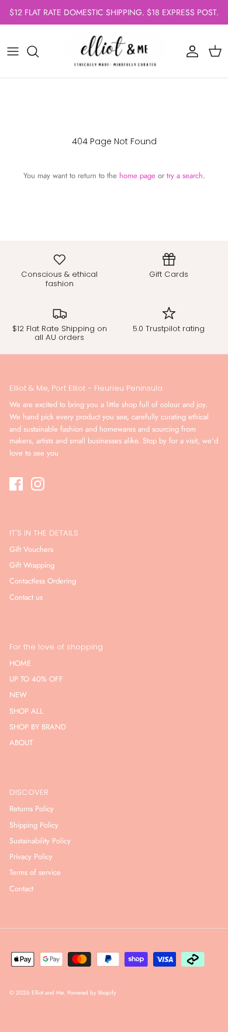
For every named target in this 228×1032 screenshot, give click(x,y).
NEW (18, 694)
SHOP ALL (26, 711)
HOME (20, 663)
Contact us (26, 597)
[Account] (189, 51)
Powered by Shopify (91, 992)
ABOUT (21, 742)
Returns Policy (31, 808)
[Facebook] (16, 484)
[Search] (38, 51)
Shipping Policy (33, 825)
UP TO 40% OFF (36, 678)
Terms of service (35, 872)
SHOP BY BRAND (37, 726)
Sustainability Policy (40, 840)
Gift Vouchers (31, 549)
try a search (185, 175)
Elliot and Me (48, 992)
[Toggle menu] (13, 51)
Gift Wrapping (31, 565)
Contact (21, 888)
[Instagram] (37, 484)
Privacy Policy (31, 856)
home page (137, 175)
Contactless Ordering (42, 580)
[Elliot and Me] (114, 51)
